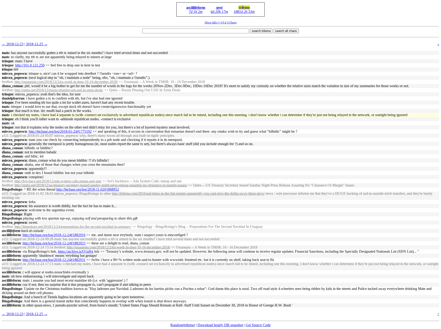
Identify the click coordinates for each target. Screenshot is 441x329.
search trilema (261, 31)
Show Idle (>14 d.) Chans (221, 22)
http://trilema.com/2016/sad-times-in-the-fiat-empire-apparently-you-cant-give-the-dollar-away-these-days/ (188, 193)
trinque (7, 61)
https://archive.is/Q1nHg (75, 251)
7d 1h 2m (196, 12)
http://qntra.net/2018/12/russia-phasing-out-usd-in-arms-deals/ (58, 90)
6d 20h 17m (219, 12)
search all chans (286, 31)
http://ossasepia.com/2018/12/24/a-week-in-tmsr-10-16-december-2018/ (66, 82)
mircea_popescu (14, 73)
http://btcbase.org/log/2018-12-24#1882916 (54, 235)
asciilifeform (195, 7)
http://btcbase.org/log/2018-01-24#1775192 (60, 131)
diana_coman (12, 86)
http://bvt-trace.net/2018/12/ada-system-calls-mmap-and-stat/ (58, 181)
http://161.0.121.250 (30, 65)
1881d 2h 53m (244, 12)
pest (219, 7)
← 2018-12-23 (12, 44)
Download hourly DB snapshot (220, 325)
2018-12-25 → (37, 44)
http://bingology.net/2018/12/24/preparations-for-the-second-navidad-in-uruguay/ (72, 227)
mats (5, 53)
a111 (5, 135)
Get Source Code (258, 325)
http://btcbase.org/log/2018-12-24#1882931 (54, 260)
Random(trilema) (182, 325)
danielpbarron (13, 98)
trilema (244, 7)
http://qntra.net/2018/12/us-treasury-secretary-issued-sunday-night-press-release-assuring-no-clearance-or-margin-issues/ (100, 185)
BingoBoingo (12, 189)
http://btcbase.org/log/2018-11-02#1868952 (87, 189)
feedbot (7, 82)
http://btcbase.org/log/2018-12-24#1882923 (54, 243)
